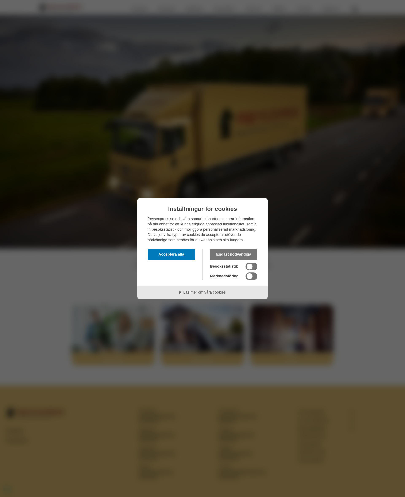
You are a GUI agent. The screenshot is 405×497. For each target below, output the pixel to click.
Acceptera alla (171, 254)
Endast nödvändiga (233, 254)
